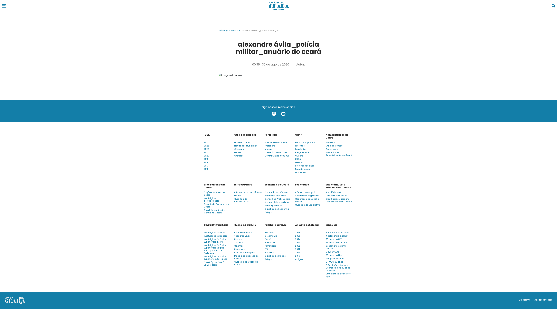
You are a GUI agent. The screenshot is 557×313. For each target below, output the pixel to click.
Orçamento (332, 149)
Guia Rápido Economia (277, 209)
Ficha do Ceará (242, 142)
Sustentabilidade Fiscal (277, 202)
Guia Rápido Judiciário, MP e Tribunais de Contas (339, 200)
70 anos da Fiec (334, 255)
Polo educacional (304, 165)
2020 (206, 155)
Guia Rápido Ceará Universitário (214, 263)
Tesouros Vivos (242, 236)
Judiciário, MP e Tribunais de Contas (338, 186)
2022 (206, 149)
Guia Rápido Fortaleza (276, 152)
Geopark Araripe (334, 258)
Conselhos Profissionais (277, 199)
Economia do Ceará (277, 184)
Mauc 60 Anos (333, 252)
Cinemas (239, 246)
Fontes (237, 152)
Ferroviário (270, 246)
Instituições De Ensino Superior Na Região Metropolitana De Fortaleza (215, 249)
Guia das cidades (245, 134)
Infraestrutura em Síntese (248, 192)
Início (222, 30)
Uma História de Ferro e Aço (338, 275)
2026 (297, 232)
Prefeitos (300, 145)
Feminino (269, 252)
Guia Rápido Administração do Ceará (339, 153)
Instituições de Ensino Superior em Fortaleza (215, 257)
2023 (206, 145)
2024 (206, 142)
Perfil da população (305, 142)
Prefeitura (270, 145)
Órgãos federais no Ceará (214, 193)
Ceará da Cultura (245, 225)
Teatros (238, 242)
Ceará (268, 239)
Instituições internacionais (211, 199)
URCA (298, 159)
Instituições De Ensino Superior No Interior (215, 240)
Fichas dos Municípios (245, 145)
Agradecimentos (543, 299)
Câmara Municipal (305, 192)
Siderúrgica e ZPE (274, 205)
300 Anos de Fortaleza (337, 232)
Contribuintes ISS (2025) (277, 155)
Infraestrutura (243, 184)
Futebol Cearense (275, 225)
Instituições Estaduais (215, 236)
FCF (266, 249)
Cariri (298, 134)
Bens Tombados (243, 232)
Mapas (268, 149)
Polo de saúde (302, 169)
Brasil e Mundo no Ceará (215, 186)
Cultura (299, 155)
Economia (300, 172)
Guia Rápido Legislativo (307, 205)
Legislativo (300, 149)
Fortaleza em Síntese (276, 142)
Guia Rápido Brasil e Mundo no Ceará (214, 211)
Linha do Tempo (334, 145)
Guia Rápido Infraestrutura (241, 200)
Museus (238, 239)
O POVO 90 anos (334, 262)
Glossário (239, 149)
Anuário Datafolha (307, 225)
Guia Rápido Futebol (275, 256)
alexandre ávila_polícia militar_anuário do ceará (261, 30)
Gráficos (239, 155)
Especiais (331, 225)
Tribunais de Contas (336, 195)
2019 (206, 159)
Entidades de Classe (275, 195)
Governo (330, 142)
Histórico (269, 232)
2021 (206, 152)
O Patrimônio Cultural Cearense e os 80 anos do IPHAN (338, 268)
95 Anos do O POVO (336, 242)
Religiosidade (302, 152)
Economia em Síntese (276, 192)
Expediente (524, 299)
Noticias (233, 30)
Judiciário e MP (333, 192)
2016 (206, 169)
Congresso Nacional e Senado (307, 200)
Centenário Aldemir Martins (336, 247)
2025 (297, 236)
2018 (206, 162)
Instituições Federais (215, 232)
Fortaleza (271, 134)
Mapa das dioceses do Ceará (246, 257)
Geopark (300, 162)
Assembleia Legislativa (307, 195)
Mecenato (239, 249)
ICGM (207, 134)
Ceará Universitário (216, 225)
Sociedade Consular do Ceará (216, 205)
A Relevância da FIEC (337, 236)
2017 (206, 165)
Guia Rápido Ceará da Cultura (246, 263)
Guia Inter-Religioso (244, 252)
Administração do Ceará (337, 136)
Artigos (268, 212)
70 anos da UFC (334, 239)
